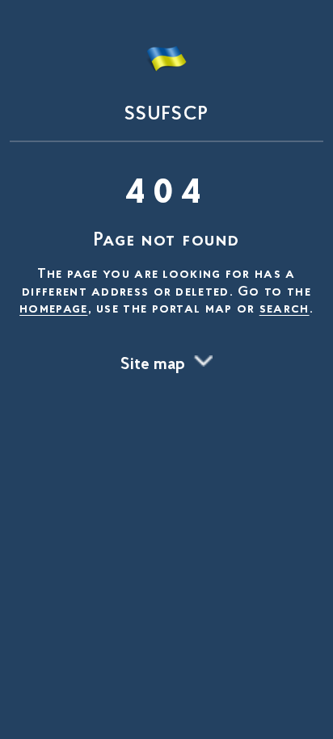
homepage (53, 309)
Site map (152, 365)
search (284, 309)
